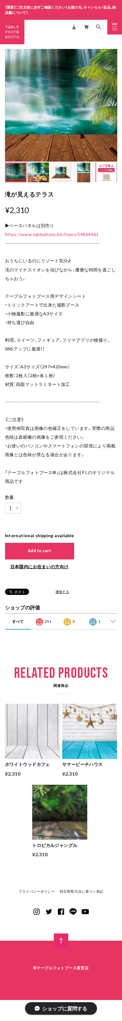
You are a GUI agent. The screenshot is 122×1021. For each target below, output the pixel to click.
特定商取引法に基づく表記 (82, 891)
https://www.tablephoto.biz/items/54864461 (52, 234)
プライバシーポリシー (36, 891)
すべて (17, 621)
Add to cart (39, 550)
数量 (9, 497)
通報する (62, 592)
